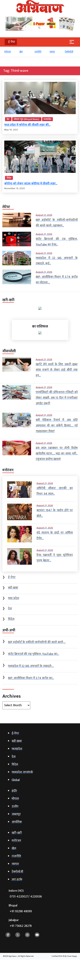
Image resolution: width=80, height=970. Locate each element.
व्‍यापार (37, 52)
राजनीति (23, 52)
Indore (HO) (25, 893)
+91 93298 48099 (21, 911)
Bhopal (20, 908)
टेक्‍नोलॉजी (54, 52)
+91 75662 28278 (21, 926)
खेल (6, 52)
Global (68, 52)
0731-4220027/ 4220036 (26, 896)
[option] (10, 53)
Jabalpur (20, 923)
